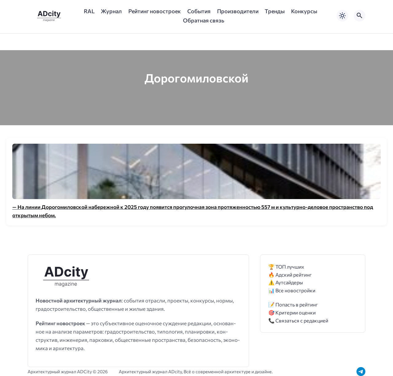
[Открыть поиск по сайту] (359, 16)
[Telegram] (360, 371)
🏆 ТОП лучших (286, 267)
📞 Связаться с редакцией (298, 320)
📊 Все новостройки (291, 290)
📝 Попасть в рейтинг (293, 304)
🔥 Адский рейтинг (290, 275)
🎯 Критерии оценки (292, 312)
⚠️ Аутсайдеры (285, 282)
